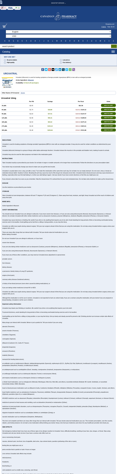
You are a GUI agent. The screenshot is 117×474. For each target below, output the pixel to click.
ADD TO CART (108, 105)
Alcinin (23, 93)
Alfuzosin (31, 80)
